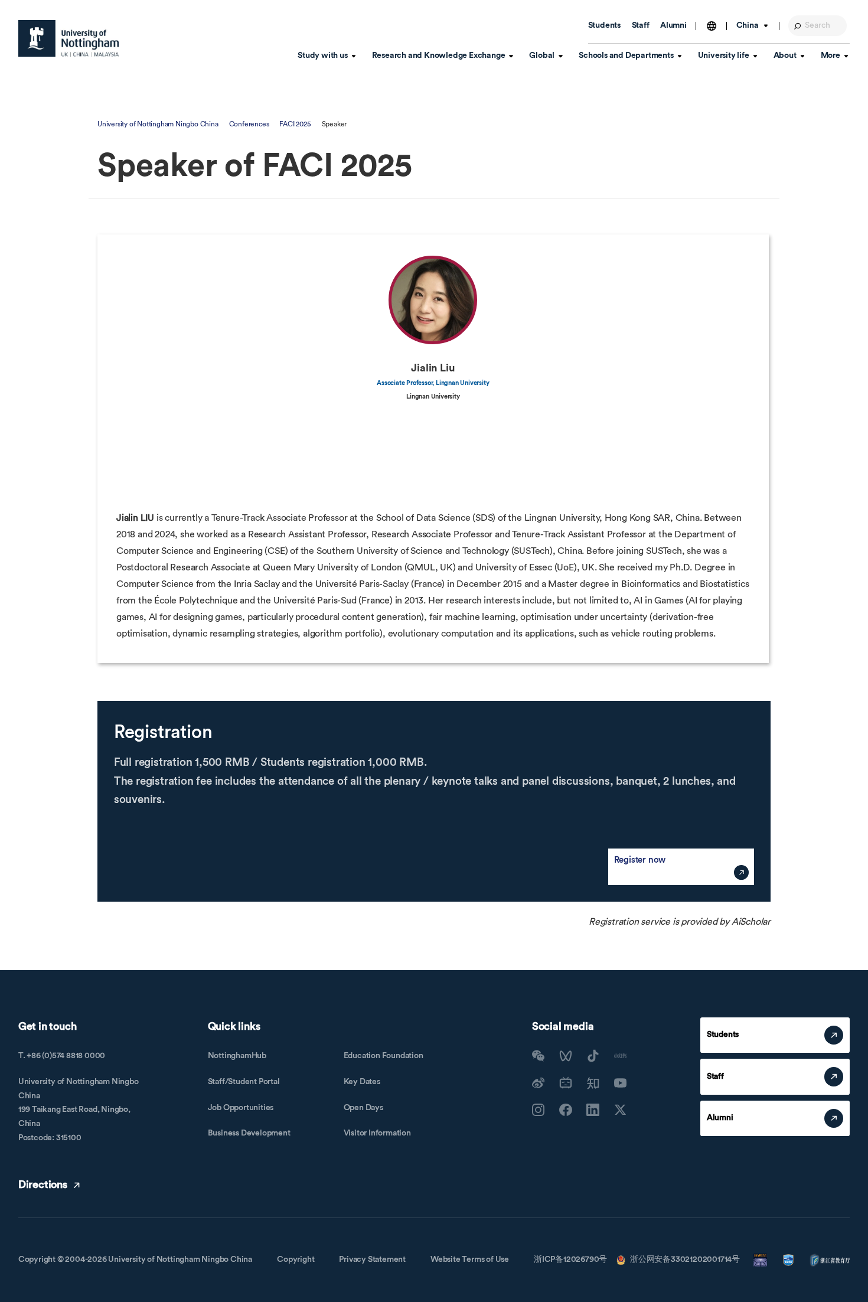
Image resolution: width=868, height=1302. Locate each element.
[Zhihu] (592, 1082)
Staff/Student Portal (244, 1082)
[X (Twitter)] (620, 1110)
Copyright (295, 1259)
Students (604, 25)
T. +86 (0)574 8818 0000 (61, 1056)
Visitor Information (377, 1133)
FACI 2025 (295, 124)
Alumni (673, 25)
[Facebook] (565, 1110)
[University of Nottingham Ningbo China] (68, 38)
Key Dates (362, 1082)
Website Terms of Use (469, 1259)
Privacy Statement (372, 1259)
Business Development (249, 1133)
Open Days (363, 1108)
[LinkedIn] (592, 1110)
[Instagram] (538, 1110)
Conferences (249, 124)
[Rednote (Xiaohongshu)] (620, 1055)
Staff (641, 25)
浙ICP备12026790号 (570, 1259)
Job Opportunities (241, 1108)
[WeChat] (538, 1055)
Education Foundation (383, 1056)
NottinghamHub (237, 1056)
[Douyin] (592, 1055)
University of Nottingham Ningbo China (157, 124)
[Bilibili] (565, 1082)
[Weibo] (538, 1082)
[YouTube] (620, 1082)
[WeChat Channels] (565, 1055)
